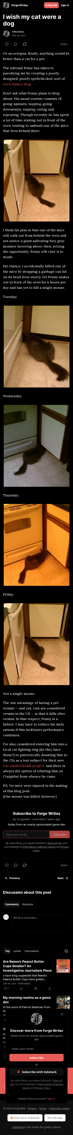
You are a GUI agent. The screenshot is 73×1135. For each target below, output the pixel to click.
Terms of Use (54, 843)
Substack (18, 1127)
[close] (62, 1014)
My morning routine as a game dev (27, 1000)
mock (7, 84)
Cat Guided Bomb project (23, 766)
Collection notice (59, 1108)
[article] (36, 975)
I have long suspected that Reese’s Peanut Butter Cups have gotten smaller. (25, 977)
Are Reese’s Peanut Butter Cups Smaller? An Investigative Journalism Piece (27, 966)
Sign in (65, 5)
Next (60, 878)
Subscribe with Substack (39, 1072)
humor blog (21, 84)
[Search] (66, 951)
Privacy (32, 1108)
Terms (43, 1108)
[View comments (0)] (15, 44)
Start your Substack (26, 1117)
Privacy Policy (42, 1088)
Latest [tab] (17, 951)
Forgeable (18, 31)
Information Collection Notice (39, 846)
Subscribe (51, 5)
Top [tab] (7, 951)
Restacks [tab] (27, 904)
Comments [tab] (12, 904)
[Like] (6, 44)
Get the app (55, 1117)
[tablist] (19, 904)
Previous (14, 878)
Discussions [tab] (32, 951)
